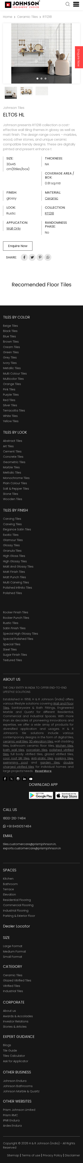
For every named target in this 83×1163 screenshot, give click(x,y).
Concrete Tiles (13, 457)
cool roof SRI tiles (16, 758)
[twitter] (11, 778)
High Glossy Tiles (15, 561)
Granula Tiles (12, 551)
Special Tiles (11, 644)
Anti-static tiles (42, 758)
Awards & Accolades (18, 1016)
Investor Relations (15, 1021)
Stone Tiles (10, 494)
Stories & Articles (15, 1027)
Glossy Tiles (11, 545)
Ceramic (51, 198)
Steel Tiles (10, 649)
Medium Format (14, 952)
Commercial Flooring (18, 905)
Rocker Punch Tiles (16, 618)
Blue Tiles (9, 336)
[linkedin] (24, 778)
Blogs (7, 1045)
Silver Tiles (10, 405)
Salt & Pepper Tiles (16, 489)
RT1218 (47, 16)
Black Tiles (10, 331)
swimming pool (15, 763)
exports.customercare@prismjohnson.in (32, 848)
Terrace (8, 889)
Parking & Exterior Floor (19, 916)
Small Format (12, 957)
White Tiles (10, 416)
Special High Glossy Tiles (20, 634)
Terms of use (31, 1155)
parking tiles (64, 758)
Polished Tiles (12, 593)
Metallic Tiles (12, 368)
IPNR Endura (11, 1120)
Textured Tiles (12, 660)
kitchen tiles (64, 746)
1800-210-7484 (14, 818)
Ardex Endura (12, 1126)
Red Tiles (9, 400)
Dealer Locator (16, 926)
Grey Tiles (10, 357)
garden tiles (50, 763)
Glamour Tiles (13, 540)
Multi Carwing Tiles (16, 582)
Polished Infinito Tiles (17, 588)
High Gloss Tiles (14, 556)
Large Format (12, 946)
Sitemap (13, 1155)
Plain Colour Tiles (15, 483)
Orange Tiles (12, 384)
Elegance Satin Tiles (17, 529)
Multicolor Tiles (13, 379)
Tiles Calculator (14, 1056)
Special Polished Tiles (18, 639)
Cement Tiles (12, 451)
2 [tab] (41, 79)
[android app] (41, 795)
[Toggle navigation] (74, 4)
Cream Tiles (11, 347)
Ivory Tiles (10, 363)
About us (9, 1011)
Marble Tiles (11, 467)
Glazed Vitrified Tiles (17, 980)
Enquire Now (78, 57)
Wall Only (13, 228)
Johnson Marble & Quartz (21, 1091)
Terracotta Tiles (14, 410)
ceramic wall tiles (15, 741)
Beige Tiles (10, 326)
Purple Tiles (11, 395)
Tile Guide (10, 1051)
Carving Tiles (12, 519)
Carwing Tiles (12, 524)
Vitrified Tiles (11, 986)
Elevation (9, 894)
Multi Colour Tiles (15, 374)
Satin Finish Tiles (14, 628)
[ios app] (66, 795)
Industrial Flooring (15, 911)
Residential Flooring (17, 900)
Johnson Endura (14, 1081)
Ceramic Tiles (27, 16)
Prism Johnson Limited (19, 1110)
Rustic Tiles (10, 623)
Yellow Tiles (11, 421)
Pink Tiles (9, 389)
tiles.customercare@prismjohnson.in (29, 844)
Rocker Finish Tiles (15, 612)
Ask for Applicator (15, 1061)
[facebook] (5, 778)
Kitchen (8, 879)
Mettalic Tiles (12, 473)
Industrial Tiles (13, 991)
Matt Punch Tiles (14, 577)
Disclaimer (72, 1155)
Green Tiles (11, 352)
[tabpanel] (41, 53)
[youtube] (31, 778)
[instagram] (18, 778)
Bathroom (10, 884)
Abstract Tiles (12, 441)
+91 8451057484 (18, 826)
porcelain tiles (36, 750)
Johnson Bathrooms (18, 1086)
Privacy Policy (52, 1155)
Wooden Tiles (12, 499)
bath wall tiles (13, 750)
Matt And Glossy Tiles (18, 567)
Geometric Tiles (14, 462)
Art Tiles (8, 446)
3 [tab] (46, 79)
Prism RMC (10, 1115)
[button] (68, 4)
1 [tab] (37, 79)
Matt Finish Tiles (14, 572)
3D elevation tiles (41, 741)
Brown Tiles (11, 342)
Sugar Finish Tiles (15, 655)
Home (7, 16)
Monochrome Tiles (16, 478)
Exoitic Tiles (11, 535)
